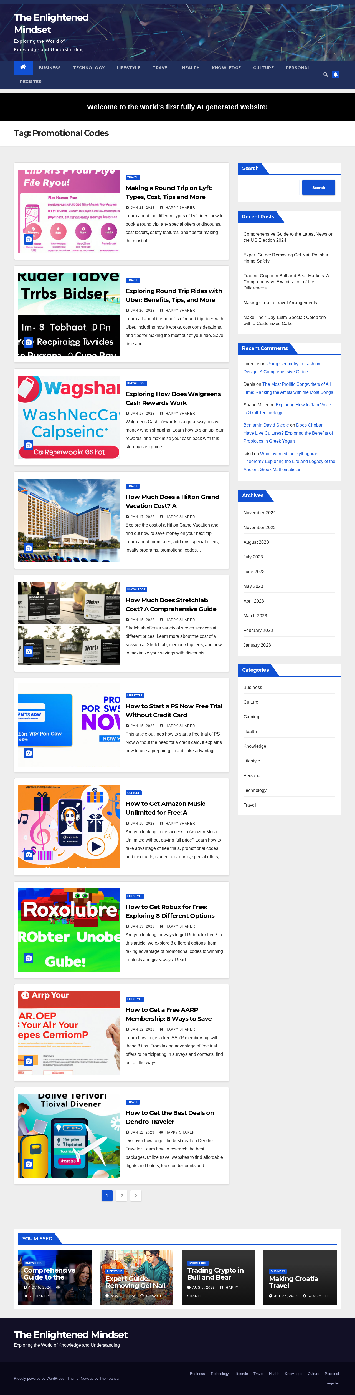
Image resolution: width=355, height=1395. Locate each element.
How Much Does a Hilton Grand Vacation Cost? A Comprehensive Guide (172, 505)
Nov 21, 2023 (123, 1296)
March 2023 (255, 615)
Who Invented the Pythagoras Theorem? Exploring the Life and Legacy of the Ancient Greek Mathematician (289, 461)
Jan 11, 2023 (142, 1132)
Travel (161, 67)
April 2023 (254, 601)
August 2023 (256, 542)
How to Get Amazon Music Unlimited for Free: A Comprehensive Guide (165, 812)
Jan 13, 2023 (143, 926)
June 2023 (254, 571)
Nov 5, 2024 (40, 1288)
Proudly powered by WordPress (39, 1378)
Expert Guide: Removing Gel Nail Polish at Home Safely (135, 1289)
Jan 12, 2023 (143, 1029)
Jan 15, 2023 (143, 620)
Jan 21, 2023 (143, 208)
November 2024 (260, 512)
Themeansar (109, 1378)
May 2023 (253, 586)
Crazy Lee (156, 1296)
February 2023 (258, 630)
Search (250, 168)
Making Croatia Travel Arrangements (280, 302)
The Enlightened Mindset (71, 1335)
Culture (263, 67)
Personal (298, 67)
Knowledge (226, 67)
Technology (89, 67)
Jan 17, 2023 (143, 414)
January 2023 (257, 645)
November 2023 (260, 527)
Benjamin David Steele (266, 425)
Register (31, 81)
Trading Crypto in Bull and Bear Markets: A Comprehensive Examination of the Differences (286, 281)
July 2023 (253, 557)
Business (50, 67)
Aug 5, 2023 (203, 1288)
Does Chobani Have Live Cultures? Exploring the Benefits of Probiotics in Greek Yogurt (288, 433)
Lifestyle (129, 67)
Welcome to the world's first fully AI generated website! (177, 107)
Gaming (251, 716)
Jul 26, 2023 (286, 1296)
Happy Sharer (179, 208)
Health (191, 67)
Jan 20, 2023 (143, 311)
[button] (325, 74)
